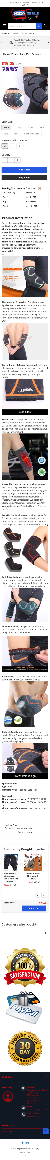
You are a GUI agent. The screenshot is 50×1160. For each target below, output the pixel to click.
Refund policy (25, 1153)
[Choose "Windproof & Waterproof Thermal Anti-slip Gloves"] (16, 856)
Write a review (25, 832)
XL (20, 146)
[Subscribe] (46, 1131)
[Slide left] (1, 43)
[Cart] (45, 26)
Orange (18, 127)
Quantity (6, 154)
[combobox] (25, 26)
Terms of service (25, 1156)
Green (31, 127)
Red (42, 127)
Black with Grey (31, 133)
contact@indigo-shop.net (37, 1109)
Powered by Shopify (32, 1149)
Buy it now (24, 177)
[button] (4, 25)
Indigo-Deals (21, 1149)
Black (6, 127)
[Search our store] (39, 26)
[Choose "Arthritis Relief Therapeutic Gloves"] (39, 856)
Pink (16, 133)
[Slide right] (48, 43)
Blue (6, 133)
